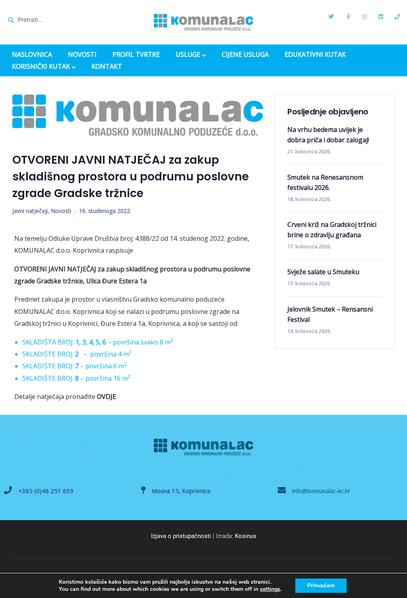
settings (270, 589)
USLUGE (188, 55)
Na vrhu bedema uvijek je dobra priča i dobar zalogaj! (328, 134)
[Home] (203, 22)
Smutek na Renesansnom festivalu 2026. (325, 182)
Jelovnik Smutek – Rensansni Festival (330, 314)
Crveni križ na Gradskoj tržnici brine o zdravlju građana (331, 229)
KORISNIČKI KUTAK (41, 67)
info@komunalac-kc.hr (321, 491)
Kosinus (245, 536)
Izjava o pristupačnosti (181, 536)
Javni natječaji (30, 211)
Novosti (61, 211)
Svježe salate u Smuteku (323, 271)
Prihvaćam (321, 585)
